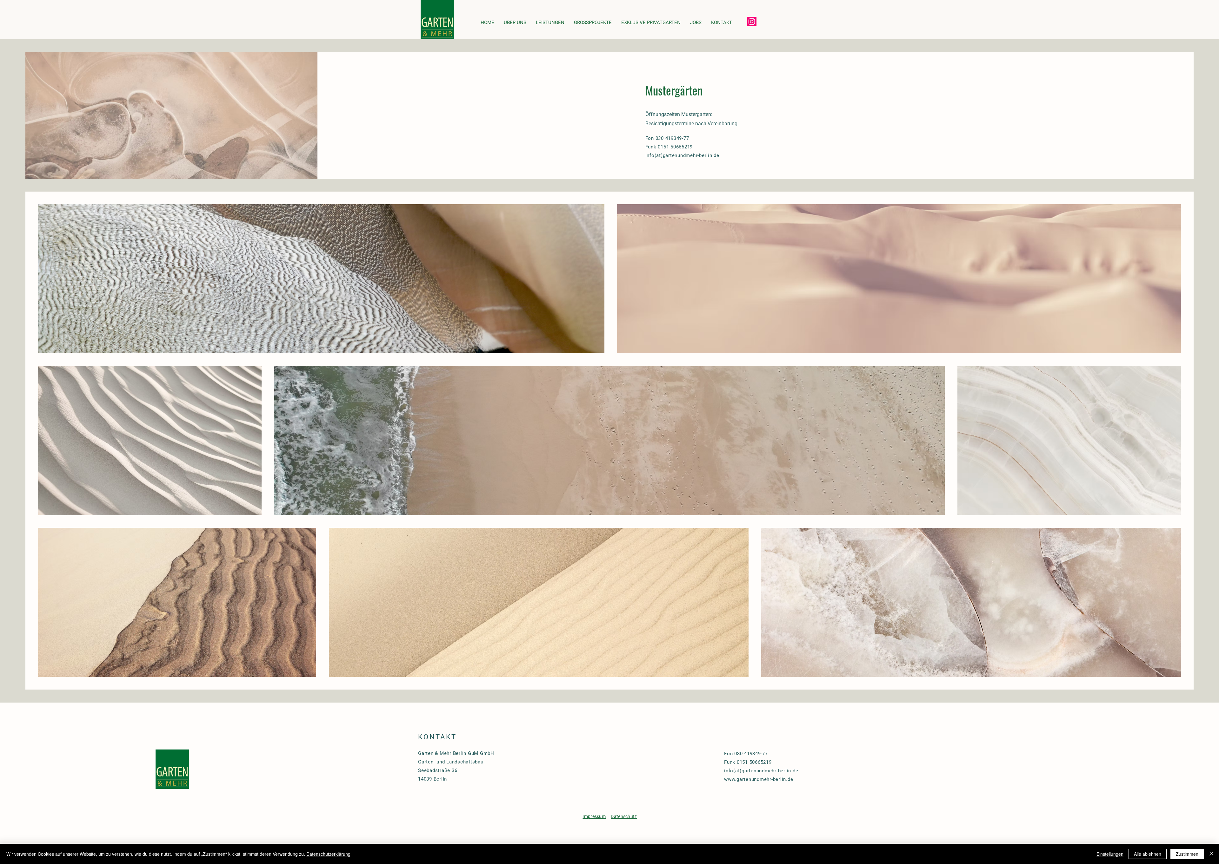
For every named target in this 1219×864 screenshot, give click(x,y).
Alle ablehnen (1147, 854)
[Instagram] (751, 21)
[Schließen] (1211, 854)
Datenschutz (624, 816)
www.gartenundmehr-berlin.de (758, 779)
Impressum (594, 816)
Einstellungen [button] (1109, 854)
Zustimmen (1187, 854)
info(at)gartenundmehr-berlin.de (761, 771)
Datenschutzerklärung (328, 854)
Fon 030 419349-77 (667, 138)
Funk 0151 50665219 (748, 762)
